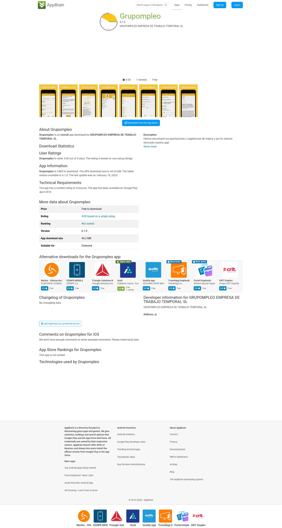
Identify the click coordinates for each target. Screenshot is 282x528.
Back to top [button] (273, 498)
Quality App (149, 280)
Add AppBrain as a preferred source (61, 323)
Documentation (177, 449)
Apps (177, 5)
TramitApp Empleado (178, 280)
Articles (173, 464)
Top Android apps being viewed (80, 467)
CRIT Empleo (226, 280)
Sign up (220, 5)
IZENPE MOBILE (74, 280)
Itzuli (120, 280)
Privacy (173, 441)
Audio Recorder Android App (78, 482)
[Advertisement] (137, 55)
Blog (172, 472)
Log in (237, 5)
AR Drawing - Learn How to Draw (81, 490)
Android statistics (126, 434)
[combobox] (149, 4)
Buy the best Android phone (131, 464)
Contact (174, 434)
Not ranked (88, 223)
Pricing (188, 5)
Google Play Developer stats (131, 441)
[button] (193, 314)
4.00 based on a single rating (98, 216)
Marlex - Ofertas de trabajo (51, 280)
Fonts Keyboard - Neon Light (78, 475)
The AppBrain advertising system (186, 479)
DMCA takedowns (179, 457)
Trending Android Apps (128, 449)
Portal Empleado (202, 280)
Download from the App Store (142, 122)
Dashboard (202, 5)
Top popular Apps (126, 457)
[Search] (165, 5)
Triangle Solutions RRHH (102, 280)
